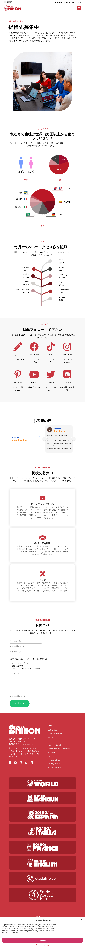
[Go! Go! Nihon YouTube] (15, 762)
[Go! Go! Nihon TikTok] (26, 762)
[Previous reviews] (44, 439)
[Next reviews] (73, 439)
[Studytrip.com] (42, 847)
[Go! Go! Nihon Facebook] (10, 762)
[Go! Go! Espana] (42, 814)
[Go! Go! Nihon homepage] (24, 729)
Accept (43, 940)
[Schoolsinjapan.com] (42, 863)
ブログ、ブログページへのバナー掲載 (26, 668)
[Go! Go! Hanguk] (42, 798)
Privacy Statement (42, 945)
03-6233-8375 (27, 744)
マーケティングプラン (20, 663)
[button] (82, 920)
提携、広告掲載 (17, 666)
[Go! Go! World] (42, 783)
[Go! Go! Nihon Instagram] (21, 762)
